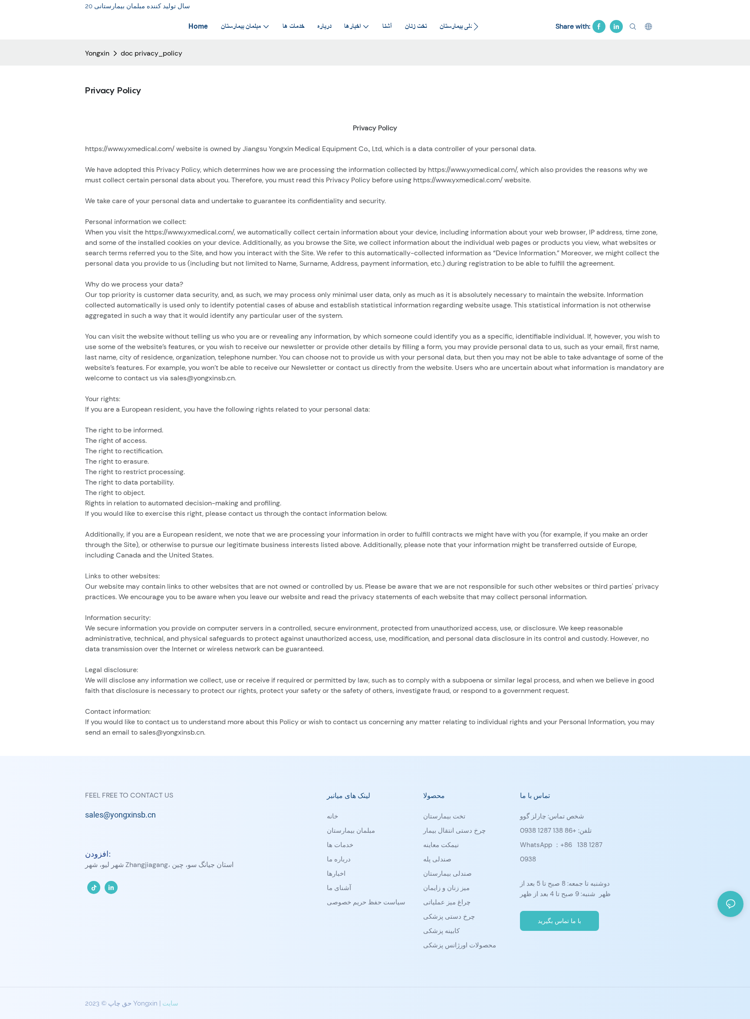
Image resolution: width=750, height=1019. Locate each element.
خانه (332, 816)
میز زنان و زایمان (446, 888)
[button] (476, 26)
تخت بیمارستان (444, 816)
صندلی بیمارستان (447, 873)
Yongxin (97, 53)
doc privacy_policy (151, 53)
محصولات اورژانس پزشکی (459, 945)
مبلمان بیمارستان (351, 830)
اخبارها (336, 873)
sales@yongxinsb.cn (120, 815)
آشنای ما (339, 888)
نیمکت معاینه (441, 845)
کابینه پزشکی (441, 931)
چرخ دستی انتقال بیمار (454, 830)
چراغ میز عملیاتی (446, 902)
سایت (170, 1003)
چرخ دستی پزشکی (449, 916)
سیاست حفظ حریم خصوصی (366, 902)
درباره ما (339, 859)
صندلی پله (437, 859)
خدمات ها (340, 845)
